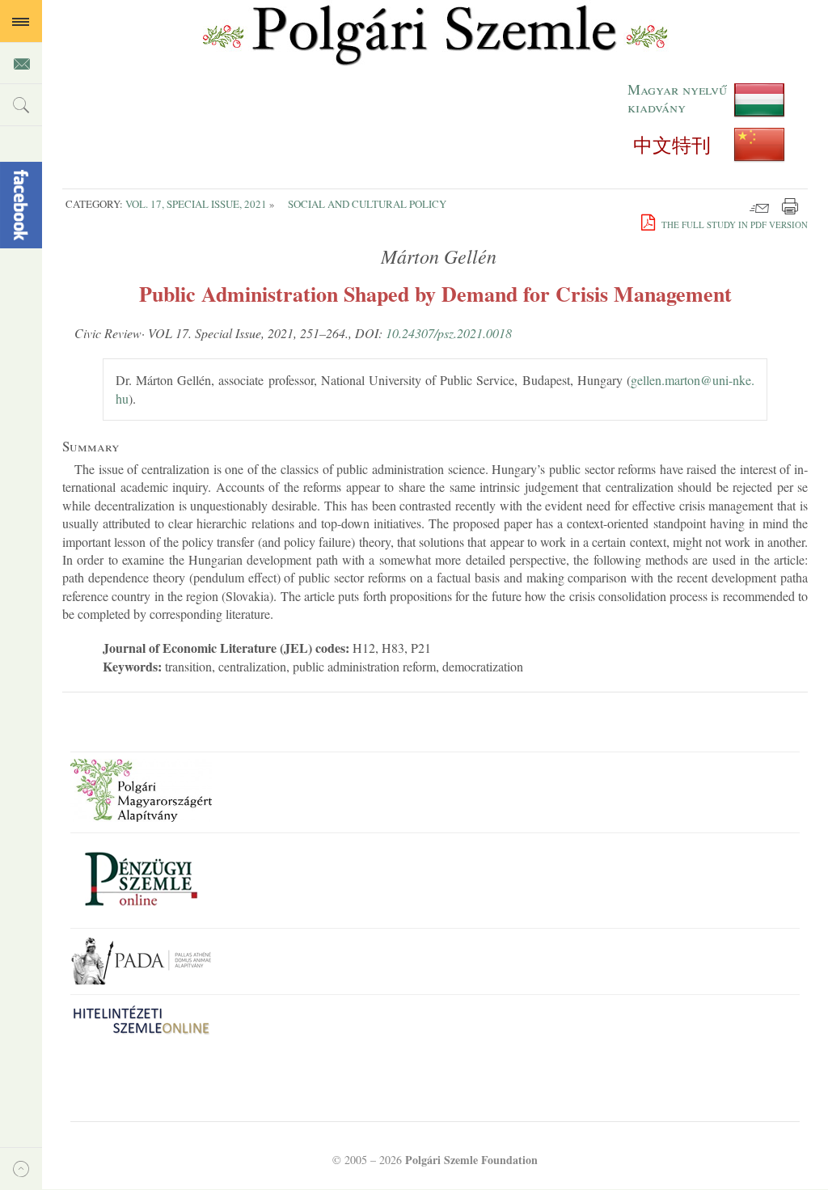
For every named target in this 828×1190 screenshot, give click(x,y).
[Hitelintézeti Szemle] (141, 1033)
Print (790, 206)
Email (759, 206)
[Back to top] (21, 1168)
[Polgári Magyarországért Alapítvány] (141, 817)
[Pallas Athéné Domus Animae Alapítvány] (141, 980)
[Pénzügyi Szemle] (141, 913)
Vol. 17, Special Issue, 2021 (196, 204)
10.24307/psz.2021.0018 (449, 332)
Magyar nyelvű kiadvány (677, 98)
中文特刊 (672, 145)
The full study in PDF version (733, 224)
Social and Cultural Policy (367, 204)
